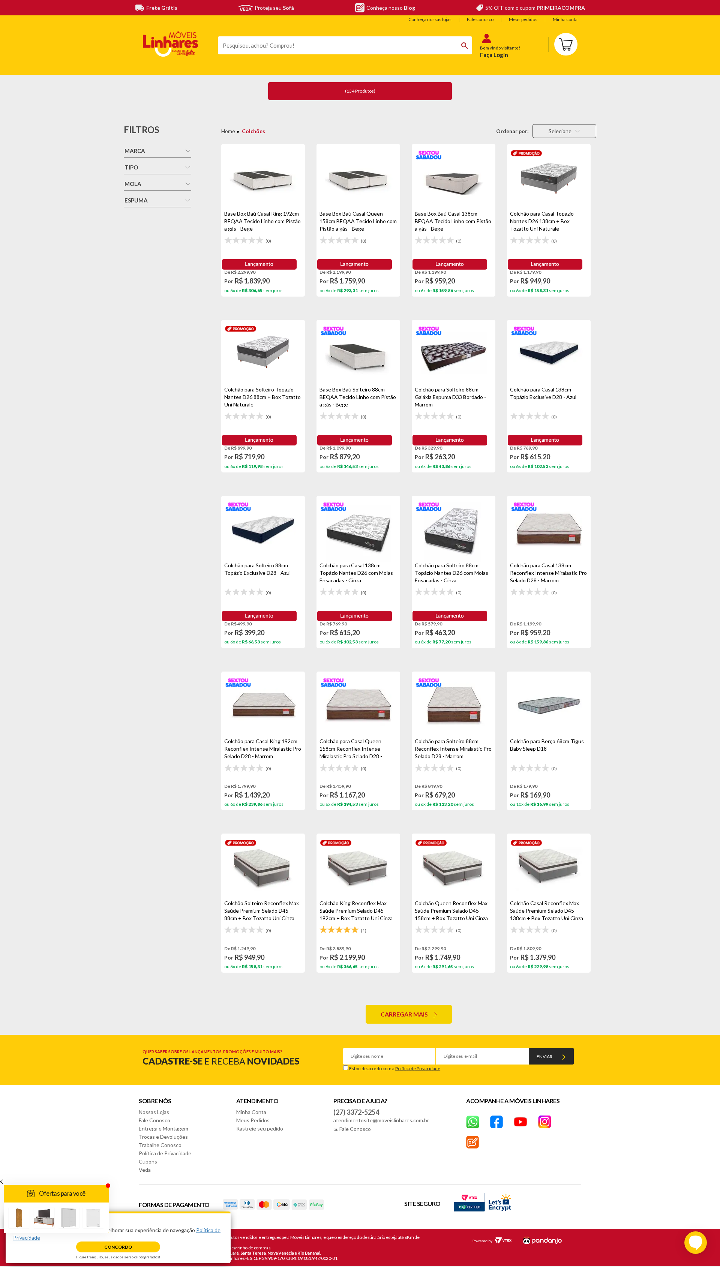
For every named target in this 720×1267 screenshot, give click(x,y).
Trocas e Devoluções (163, 1137)
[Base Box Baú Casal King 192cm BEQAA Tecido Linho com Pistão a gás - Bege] (263, 177)
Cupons (148, 1161)
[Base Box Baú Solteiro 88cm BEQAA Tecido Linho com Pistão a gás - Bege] (358, 353)
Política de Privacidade (417, 1068)
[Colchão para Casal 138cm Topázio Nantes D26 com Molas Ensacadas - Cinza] (358, 529)
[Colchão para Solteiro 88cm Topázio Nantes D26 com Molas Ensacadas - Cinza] (453, 529)
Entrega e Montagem (163, 1128)
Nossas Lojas (154, 1112)
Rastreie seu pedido (259, 1128)
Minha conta (565, 19)
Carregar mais (404, 1014)
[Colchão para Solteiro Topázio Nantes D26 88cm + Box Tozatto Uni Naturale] (263, 353)
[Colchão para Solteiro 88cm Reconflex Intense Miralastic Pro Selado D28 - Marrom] (453, 705)
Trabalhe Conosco (160, 1145)
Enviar (544, 1056)
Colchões (253, 131)
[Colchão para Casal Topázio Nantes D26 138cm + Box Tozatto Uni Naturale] (549, 177)
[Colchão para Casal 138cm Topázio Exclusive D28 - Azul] (549, 353)
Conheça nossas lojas (430, 19)
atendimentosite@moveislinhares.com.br (381, 1120)
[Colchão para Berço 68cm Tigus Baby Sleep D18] (549, 705)
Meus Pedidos (253, 1120)
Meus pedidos (523, 19)
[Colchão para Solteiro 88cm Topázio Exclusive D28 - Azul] (263, 529)
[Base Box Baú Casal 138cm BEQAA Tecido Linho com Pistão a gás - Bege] (453, 177)
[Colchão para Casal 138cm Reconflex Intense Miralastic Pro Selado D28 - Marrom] (549, 529)
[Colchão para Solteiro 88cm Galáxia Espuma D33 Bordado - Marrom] (453, 353)
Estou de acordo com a (394, 1068)
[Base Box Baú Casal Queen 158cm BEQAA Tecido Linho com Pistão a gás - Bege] (358, 177)
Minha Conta (251, 1112)
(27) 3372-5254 (356, 1112)
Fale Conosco (154, 1120)
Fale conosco (480, 19)
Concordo (118, 1247)
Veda (145, 1170)
